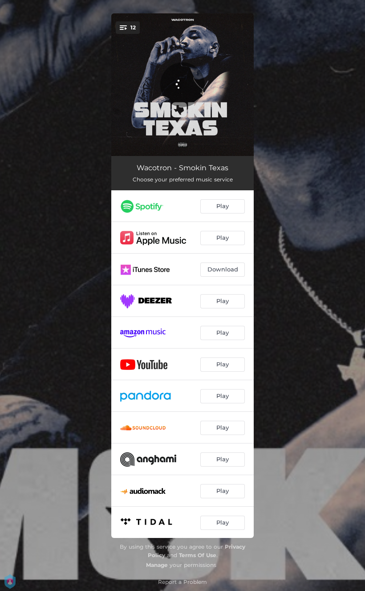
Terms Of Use (197, 555)
